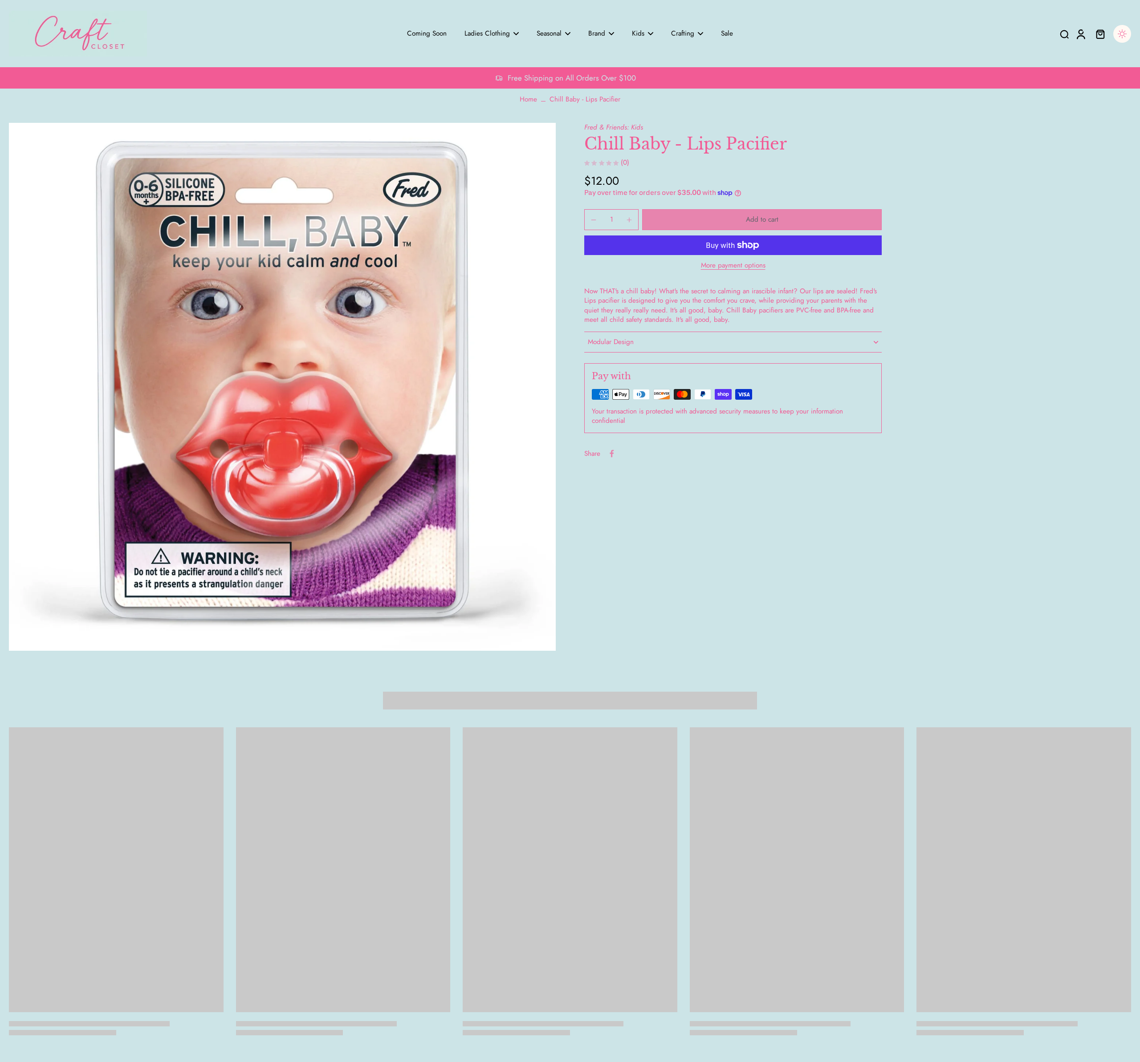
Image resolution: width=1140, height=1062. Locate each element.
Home (528, 99)
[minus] (594, 220)
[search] (1064, 34)
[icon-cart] (1100, 34)
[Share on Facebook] (612, 453)
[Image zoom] (282, 386)
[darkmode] (1122, 34)
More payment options (733, 266)
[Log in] (1080, 34)
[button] (762, 219)
